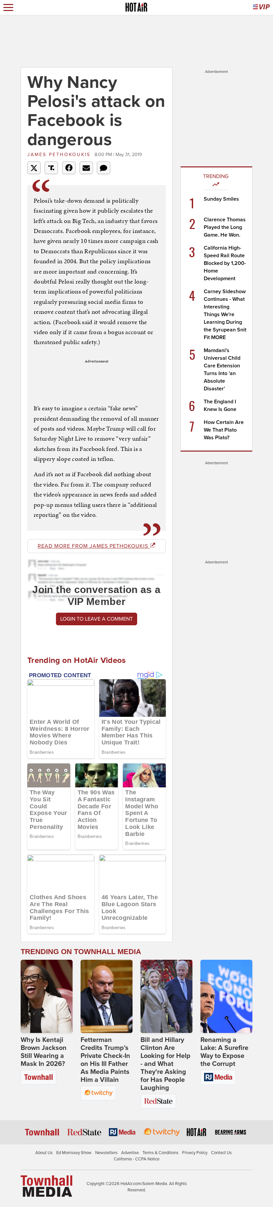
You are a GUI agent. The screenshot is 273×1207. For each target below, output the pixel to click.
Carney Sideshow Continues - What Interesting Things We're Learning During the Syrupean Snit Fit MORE (225, 314)
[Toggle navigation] (8, 7)
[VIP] (261, 7)
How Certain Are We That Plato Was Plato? (224, 430)
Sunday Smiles (221, 199)
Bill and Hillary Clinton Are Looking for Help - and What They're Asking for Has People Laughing (165, 1064)
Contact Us (221, 1152)
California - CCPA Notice (136, 1159)
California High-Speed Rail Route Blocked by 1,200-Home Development (225, 263)
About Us (44, 1152)
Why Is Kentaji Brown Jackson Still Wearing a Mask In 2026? (44, 1052)
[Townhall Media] (46, 1185)
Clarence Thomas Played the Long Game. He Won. (225, 227)
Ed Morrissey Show (74, 1152)
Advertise (130, 1152)
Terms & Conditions (160, 1152)
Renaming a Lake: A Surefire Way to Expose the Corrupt (224, 1052)
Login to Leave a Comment (96, 619)
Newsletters (106, 1152)
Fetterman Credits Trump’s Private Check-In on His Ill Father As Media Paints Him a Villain (105, 1060)
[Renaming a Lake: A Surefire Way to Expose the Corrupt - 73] (226, 996)
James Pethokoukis (60, 154)
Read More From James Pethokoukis (94, 546)
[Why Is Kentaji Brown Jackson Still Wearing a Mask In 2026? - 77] (47, 996)
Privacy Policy (194, 1152)
